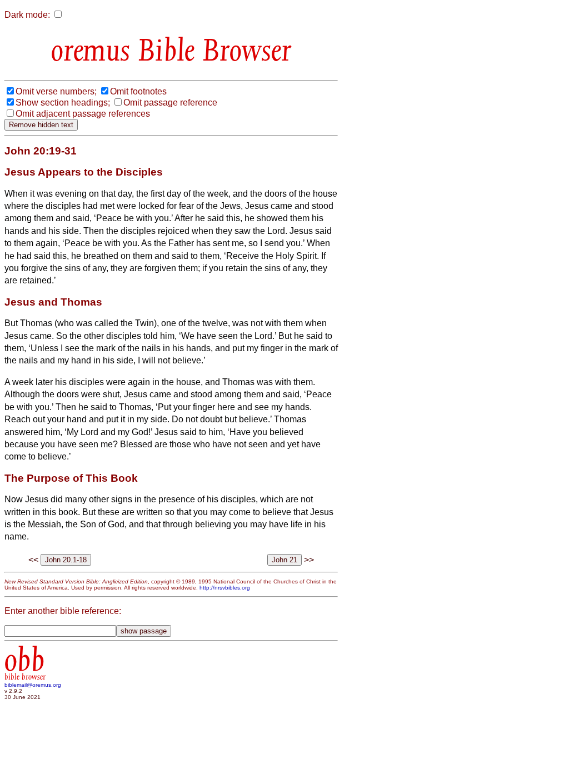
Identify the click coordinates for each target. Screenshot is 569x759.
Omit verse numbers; (56, 91)
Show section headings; (63, 102)
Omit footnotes (138, 91)
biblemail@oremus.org (32, 685)
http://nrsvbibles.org (224, 588)
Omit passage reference (170, 102)
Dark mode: (27, 14)
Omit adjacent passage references (83, 113)
